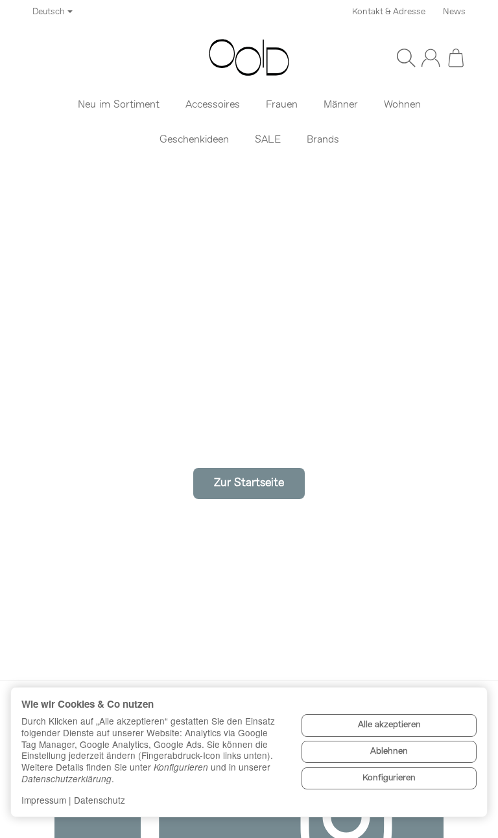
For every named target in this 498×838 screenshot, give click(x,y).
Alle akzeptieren (389, 725)
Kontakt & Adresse (388, 12)
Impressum (43, 799)
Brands (323, 140)
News (454, 12)
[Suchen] (406, 57)
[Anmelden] (430, 57)
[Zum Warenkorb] (456, 57)
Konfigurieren (389, 778)
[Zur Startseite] (249, 57)
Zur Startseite (249, 483)
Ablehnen (389, 751)
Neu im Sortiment (119, 105)
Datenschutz (99, 799)
